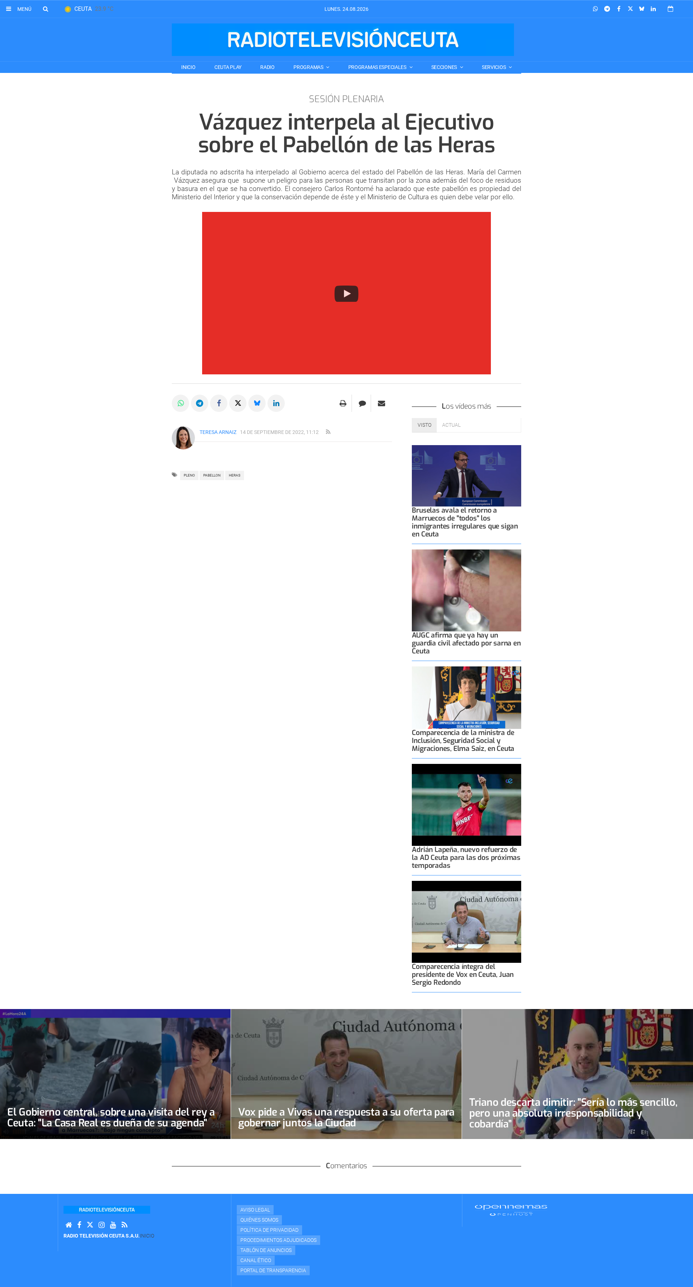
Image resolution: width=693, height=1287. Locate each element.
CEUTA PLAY (227, 67)
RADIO (267, 67)
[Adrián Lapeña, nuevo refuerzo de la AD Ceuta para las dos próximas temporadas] (466, 805)
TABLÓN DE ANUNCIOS (266, 1250)
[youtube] (113, 1225)
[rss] (328, 432)
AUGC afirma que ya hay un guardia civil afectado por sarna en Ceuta (466, 643)
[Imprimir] (343, 403)
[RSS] (124, 1225)
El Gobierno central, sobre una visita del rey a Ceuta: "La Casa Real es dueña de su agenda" (111, 1117)
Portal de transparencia (273, 1270)
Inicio (188, 67)
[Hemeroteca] (670, 8)
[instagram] (102, 1225)
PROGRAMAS (308, 67)
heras (234, 475)
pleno (189, 475)
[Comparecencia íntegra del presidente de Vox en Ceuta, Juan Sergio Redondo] (466, 922)
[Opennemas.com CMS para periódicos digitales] (511, 1210)
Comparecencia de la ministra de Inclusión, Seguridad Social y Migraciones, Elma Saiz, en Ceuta (463, 740)
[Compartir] (595, 9)
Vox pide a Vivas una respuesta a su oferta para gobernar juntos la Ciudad (346, 1117)
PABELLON (212, 475)
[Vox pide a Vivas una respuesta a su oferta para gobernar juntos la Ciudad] (346, 1074)
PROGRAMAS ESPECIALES (377, 67)
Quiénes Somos (259, 1220)
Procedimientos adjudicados (278, 1240)
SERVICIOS (494, 67)
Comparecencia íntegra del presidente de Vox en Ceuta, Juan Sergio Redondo (463, 974)
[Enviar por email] (381, 403)
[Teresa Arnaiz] (183, 437)
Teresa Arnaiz (218, 432)
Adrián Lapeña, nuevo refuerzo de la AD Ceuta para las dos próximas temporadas (466, 857)
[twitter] (90, 1225)
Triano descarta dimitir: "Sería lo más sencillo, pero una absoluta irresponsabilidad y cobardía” (573, 1113)
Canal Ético (255, 1260)
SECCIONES (444, 67)
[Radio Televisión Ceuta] (343, 39)
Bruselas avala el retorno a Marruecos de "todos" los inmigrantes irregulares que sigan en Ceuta (465, 522)
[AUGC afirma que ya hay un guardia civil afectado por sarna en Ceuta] (466, 590)
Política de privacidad (269, 1230)
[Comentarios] (362, 403)
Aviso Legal (255, 1210)
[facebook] (79, 1225)
